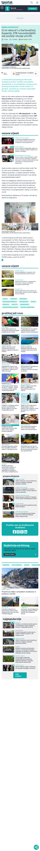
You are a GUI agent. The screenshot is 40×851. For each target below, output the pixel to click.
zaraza (5, 298)
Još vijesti (18, 675)
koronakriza (24, 304)
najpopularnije (12, 619)
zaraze (33, 301)
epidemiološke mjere (27, 307)
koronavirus (24, 301)
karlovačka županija (10, 301)
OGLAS (20, 18)
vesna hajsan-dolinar (10, 307)
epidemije (6, 304)
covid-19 (14, 304)
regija (27, 565)
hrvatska (6, 565)
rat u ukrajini (16, 565)
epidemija (14, 298)
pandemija (23, 298)
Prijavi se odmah (9, 554)
